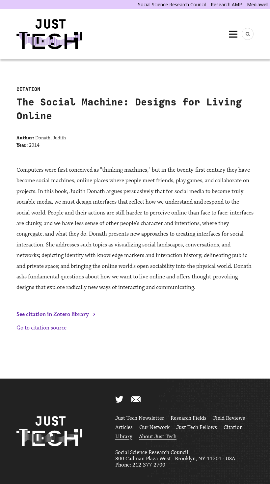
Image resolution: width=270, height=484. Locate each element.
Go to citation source (41, 327)
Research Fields (188, 418)
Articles (124, 427)
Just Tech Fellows (196, 427)
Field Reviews (229, 418)
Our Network (154, 427)
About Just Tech (157, 436)
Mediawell (257, 4)
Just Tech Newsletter (139, 418)
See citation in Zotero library (52, 314)
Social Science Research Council (172, 4)
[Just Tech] (49, 34)
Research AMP (226, 4)
